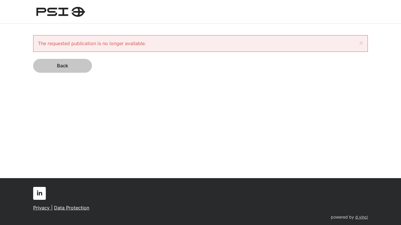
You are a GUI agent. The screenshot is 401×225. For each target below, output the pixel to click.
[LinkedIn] (39, 193)
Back (62, 66)
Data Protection (71, 208)
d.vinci (361, 217)
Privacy (42, 208)
